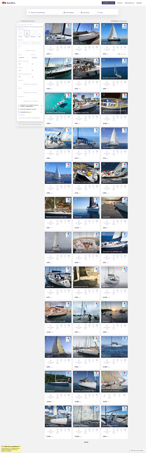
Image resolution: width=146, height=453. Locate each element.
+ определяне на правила (30, 101)
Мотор (20, 36)
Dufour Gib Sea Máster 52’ (111, 43)
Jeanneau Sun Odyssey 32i (55, 182)
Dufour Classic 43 (80, 43)
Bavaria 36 (78, 78)
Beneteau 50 (50, 78)
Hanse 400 (106, 217)
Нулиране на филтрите (31, 124)
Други (39, 36)
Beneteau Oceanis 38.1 (110, 425)
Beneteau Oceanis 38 (82, 112)
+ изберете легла (30, 50)
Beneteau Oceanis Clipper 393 (85, 182)
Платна (26, 36)
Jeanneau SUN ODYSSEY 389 (84, 391)
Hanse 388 (78, 252)
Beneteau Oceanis (52, 425)
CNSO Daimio (51, 43)
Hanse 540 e (50, 252)
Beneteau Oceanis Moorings (55, 112)
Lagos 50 (49, 356)
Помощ (119, 3)
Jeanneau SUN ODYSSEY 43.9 (112, 252)
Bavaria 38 (49, 147)
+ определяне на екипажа (30, 92)
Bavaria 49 (78, 217)
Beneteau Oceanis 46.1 (82, 425)
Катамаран (33, 36)
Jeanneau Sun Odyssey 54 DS (112, 182)
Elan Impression (108, 147)
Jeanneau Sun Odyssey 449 (84, 321)
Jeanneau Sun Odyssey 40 (83, 147)
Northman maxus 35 (81, 286)
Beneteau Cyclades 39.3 (110, 78)
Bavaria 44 (106, 321)
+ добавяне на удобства (30, 84)
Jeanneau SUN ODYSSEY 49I (55, 321)
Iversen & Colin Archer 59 (111, 391)
